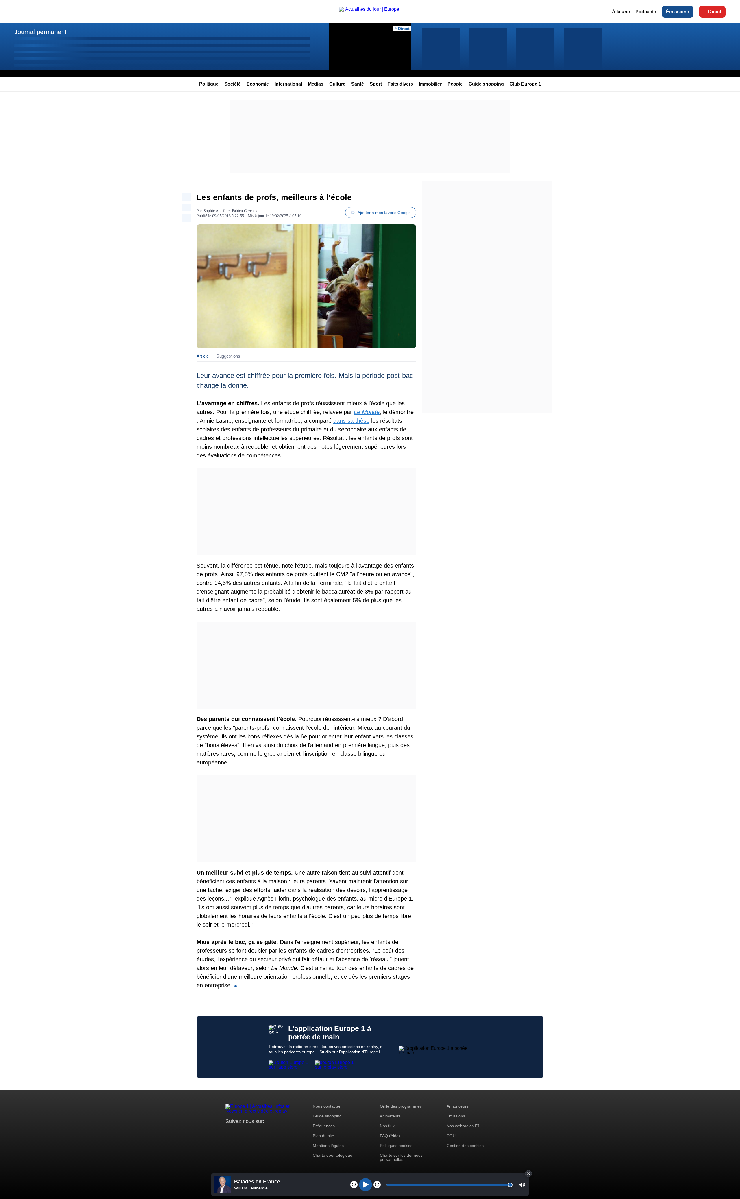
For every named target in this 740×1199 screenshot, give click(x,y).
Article (203, 356)
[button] (522, 1184)
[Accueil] (370, 13)
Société (232, 84)
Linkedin (278, 1132)
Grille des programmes (401, 1106)
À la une (621, 11)
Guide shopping (486, 84)
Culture (337, 84)
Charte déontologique (332, 1155)
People (455, 84)
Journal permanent (40, 31)
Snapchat (268, 1132)
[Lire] (365, 1184)
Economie (258, 84)
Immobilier (430, 84)
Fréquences (324, 1126)
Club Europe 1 (525, 84)
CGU (451, 1135)
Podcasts (645, 11)
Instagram (239, 1132)
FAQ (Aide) (390, 1135)
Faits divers (400, 84)
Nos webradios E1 (463, 1126)
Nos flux (387, 1126)
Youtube (258, 1132)
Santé (357, 84)
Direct (714, 11)
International (288, 84)
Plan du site (323, 1135)
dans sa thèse (351, 420)
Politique (209, 84)
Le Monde (367, 412)
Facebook (248, 1132)
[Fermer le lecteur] (528, 1173)
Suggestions (228, 356)
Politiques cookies (396, 1145)
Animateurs (390, 1116)
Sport (376, 84)
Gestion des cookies (465, 1145)
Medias (315, 84)
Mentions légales (328, 1145)
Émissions (677, 11)
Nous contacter (327, 1106)
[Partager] (186, 197)
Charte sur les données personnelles (401, 1157)
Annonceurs (458, 1106)
